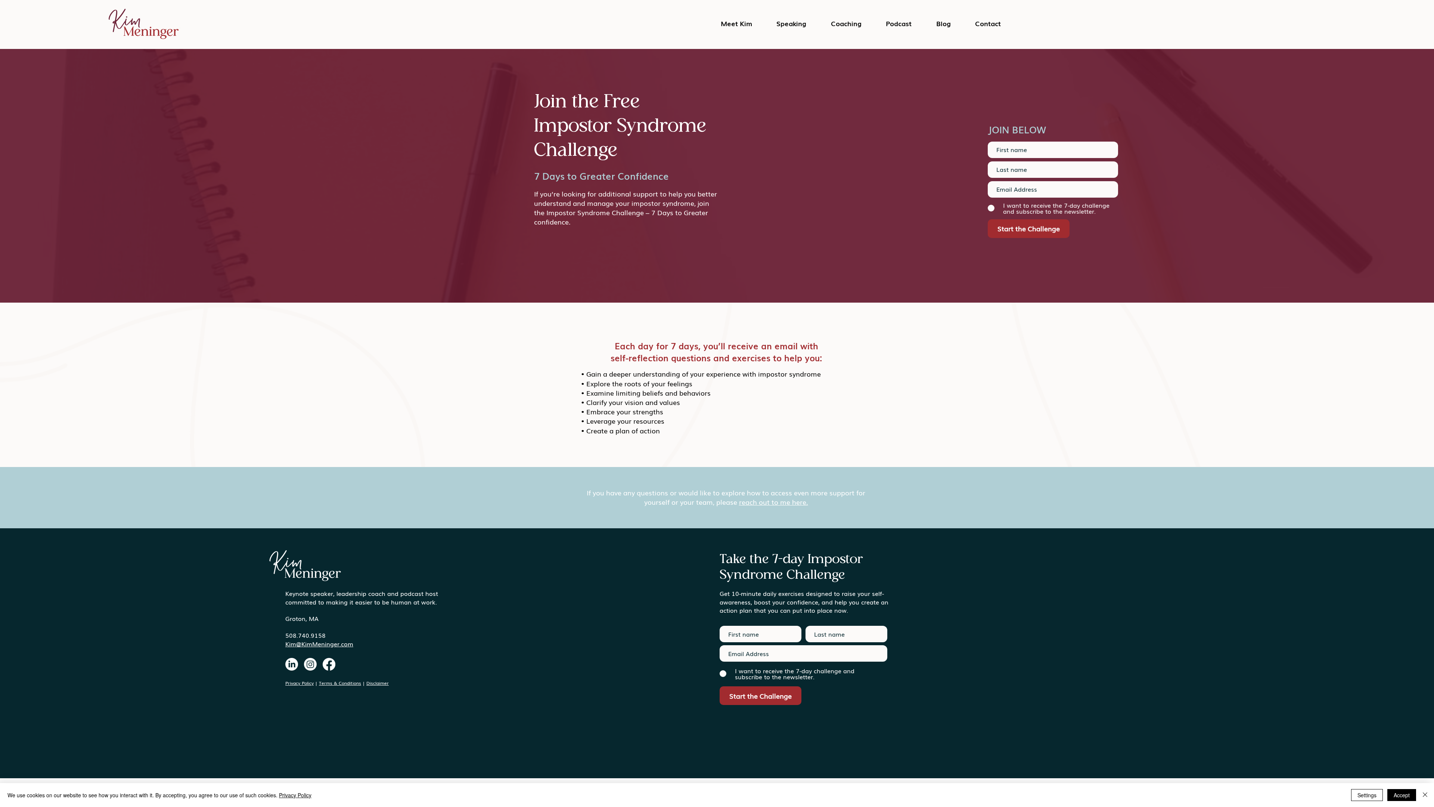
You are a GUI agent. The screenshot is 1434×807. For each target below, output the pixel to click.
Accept (1402, 795)
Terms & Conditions (340, 683)
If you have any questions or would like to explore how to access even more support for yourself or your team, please (726, 497)
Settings (1366, 795)
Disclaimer (377, 683)
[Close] (1425, 795)
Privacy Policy (299, 683)
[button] (899, 23)
